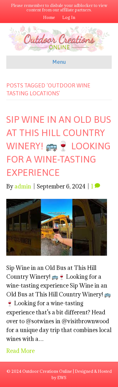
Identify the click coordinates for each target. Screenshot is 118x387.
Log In (68, 17)
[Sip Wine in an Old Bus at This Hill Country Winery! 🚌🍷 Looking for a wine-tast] (56, 226)
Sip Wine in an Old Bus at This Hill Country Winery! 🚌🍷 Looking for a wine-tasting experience (58, 146)
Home (49, 17)
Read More (20, 350)
